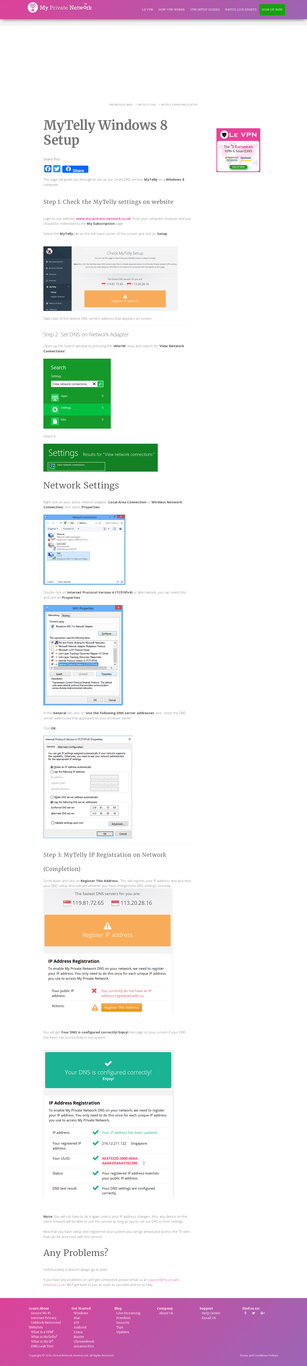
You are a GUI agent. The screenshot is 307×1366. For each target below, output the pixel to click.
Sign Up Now (272, 9)
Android (80, 1327)
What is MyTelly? (44, 1337)
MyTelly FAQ (147, 104)
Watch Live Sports (240, 9)
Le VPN (147, 9)
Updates (122, 1332)
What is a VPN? (42, 1332)
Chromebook (84, 1341)
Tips (119, 1327)
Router (79, 1337)
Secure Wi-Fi (41, 1313)
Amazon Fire (84, 1346)
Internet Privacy (43, 1318)
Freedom (123, 1318)
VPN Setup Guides (205, 9)
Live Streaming (128, 1313)
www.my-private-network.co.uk (103, 218)
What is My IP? (42, 1341)
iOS (76, 1323)
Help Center (211, 1313)
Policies (273, 1355)
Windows (81, 1313)
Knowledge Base (121, 104)
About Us (166, 1313)
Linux (78, 1332)
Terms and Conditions (254, 1355)
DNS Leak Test (42, 1346)
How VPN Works (171, 9)
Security (122, 1323)
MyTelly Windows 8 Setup (179, 104)
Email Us (209, 1318)
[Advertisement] (153, 59)
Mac (77, 1318)
